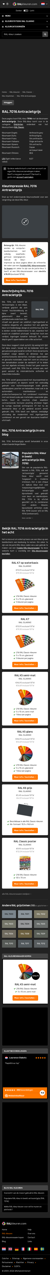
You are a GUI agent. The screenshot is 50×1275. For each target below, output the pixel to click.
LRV (3, 159)
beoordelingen (25, 1090)
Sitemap (16, 1258)
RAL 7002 (41, 914)
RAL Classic (19, 21)
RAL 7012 (41, 944)
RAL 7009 (41, 934)
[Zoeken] (45, 34)
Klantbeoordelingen (15, 1051)
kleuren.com (16, 1223)
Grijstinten (18, 124)
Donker (19, 11)
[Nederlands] (44, 4)
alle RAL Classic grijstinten (35, 906)
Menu (8, 16)
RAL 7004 (25, 924)
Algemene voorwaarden (33, 1258)
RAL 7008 (25, 934)
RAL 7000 (9, 914)
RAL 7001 (25, 914)
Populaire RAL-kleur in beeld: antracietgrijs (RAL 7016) (24, 1199)
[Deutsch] (17, 1249)
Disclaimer (6, 1266)
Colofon (5, 1258)
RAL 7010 (9, 944)
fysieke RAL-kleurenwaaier (28, 548)
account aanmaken (25, 177)
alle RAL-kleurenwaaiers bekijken (16, 894)
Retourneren (7, 1262)
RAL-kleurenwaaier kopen (17, 956)
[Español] (36, 1249)
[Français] (23, 1249)
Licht (32, 11)
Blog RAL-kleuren (13, 1188)
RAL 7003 (9, 924)
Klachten (20, 1262)
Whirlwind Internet (22, 1271)
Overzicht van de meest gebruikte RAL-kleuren (24, 1193)
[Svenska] (42, 1249)
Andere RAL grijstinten (18, 905)
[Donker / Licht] (26, 10)
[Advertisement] (25, 63)
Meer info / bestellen (16, 280)
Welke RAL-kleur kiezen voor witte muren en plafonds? (23, 1208)
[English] (10, 1249)
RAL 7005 (41, 924)
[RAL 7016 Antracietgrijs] (25, 221)
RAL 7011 (25, 944)
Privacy (30, 1262)
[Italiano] (29, 1249)
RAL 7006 (9, 934)
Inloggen (8, 102)
